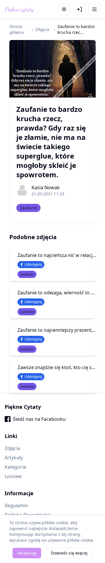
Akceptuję (26, 553)
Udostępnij (33, 264)
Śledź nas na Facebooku (39, 419)
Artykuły (14, 457)
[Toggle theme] (64, 9)
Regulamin (16, 505)
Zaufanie (28, 208)
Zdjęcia (42, 29)
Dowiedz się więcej (69, 553)
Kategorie (15, 467)
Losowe (13, 476)
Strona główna (16, 29)
